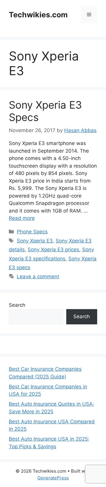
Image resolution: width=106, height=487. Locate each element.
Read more (22, 218)
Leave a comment (38, 276)
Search (17, 305)
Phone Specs (32, 232)
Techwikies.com (38, 14)
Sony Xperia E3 (35, 241)
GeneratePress (53, 478)
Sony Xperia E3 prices (53, 249)
